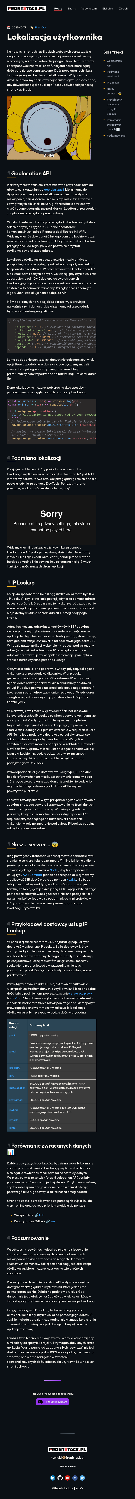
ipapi (12, 1035)
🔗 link (39, 1215)
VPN (18, 998)
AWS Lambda (32, 875)
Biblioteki (107, 8)
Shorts (72, 8)
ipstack (13, 1120)
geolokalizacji (54, 189)
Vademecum (89, 8)
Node (53, 870)
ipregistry (14, 1067)
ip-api (12, 1051)
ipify (11, 1075)
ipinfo (12, 1128)
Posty (58, 8)
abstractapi (16, 1100)
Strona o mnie (68, 1466)
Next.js (71, 879)
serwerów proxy (80, 993)
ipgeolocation (17, 1087)
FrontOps (41, 27)
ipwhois (13, 1110)
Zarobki (123, 8)
